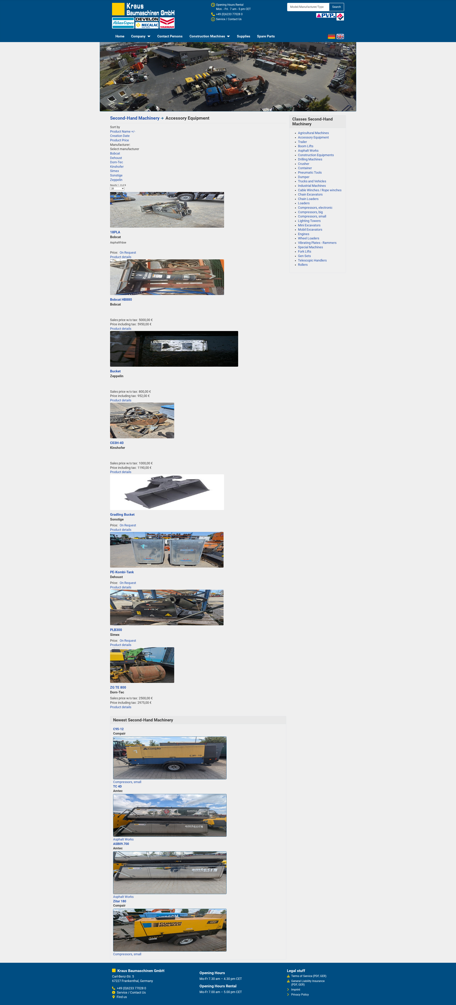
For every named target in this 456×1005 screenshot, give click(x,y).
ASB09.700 (121, 844)
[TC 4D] (170, 815)
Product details (120, 257)
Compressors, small (127, 782)
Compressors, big (310, 212)
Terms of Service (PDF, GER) (309, 976)
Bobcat (115, 153)
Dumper (303, 177)
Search (336, 7)
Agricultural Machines (313, 133)
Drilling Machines (310, 159)
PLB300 (116, 630)
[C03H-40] (142, 420)
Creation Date (120, 136)
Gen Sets (304, 256)
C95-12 (118, 729)
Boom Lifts (305, 146)
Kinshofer (117, 166)
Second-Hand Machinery (135, 118)
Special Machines (310, 247)
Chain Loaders (308, 199)
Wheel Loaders (308, 238)
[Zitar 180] (170, 930)
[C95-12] (170, 757)
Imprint (295, 989)
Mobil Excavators (310, 229)
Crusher (303, 164)
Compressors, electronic (315, 207)
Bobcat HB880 (121, 300)
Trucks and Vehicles (312, 181)
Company (138, 36)
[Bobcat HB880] (167, 277)
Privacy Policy (300, 994)
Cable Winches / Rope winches (319, 190)
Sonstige (116, 175)
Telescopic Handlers (312, 260)
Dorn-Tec (116, 162)
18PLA (115, 232)
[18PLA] (167, 209)
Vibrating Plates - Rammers (317, 243)
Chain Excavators (310, 194)
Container (305, 168)
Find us (122, 997)
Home (119, 36)
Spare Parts (266, 36)
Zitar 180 (119, 901)
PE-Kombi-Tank (122, 572)
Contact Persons (170, 36)
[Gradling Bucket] (167, 492)
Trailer (302, 142)
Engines (303, 234)
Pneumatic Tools (310, 172)
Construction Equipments (316, 155)
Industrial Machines (312, 186)
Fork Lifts (304, 251)
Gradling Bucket (122, 514)
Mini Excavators (309, 225)
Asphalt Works (123, 839)
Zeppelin (116, 180)
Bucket (115, 371)
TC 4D (117, 786)
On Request (128, 252)
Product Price (119, 140)
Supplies (243, 36)
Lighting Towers (309, 221)
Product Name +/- (122, 131)
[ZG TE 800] (142, 665)
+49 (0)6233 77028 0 (229, 14)
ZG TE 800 (118, 687)
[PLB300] (167, 607)
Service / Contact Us (131, 992)
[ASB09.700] (170, 872)
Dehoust (116, 158)
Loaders (304, 203)
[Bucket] (174, 348)
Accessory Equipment (313, 137)
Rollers (303, 264)
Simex (114, 171)
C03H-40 (117, 443)
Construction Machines (207, 36)
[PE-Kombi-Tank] (167, 549)
